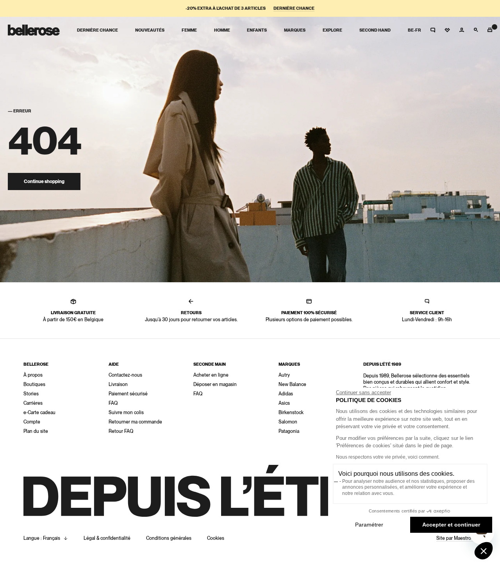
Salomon (288, 422)
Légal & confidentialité (107, 538)
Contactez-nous (125, 375)
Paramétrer (369, 524)
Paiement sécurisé (128, 393)
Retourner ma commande (135, 422)
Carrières (33, 403)
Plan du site (35, 431)
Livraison (118, 384)
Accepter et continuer (451, 524)
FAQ (113, 403)
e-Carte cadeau (39, 412)
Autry (284, 375)
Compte (31, 422)
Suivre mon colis (126, 412)
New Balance (292, 384)
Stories (31, 393)
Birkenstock (291, 412)
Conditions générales (168, 538)
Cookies (215, 538)
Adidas (286, 393)
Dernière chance (293, 8)
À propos (33, 375)
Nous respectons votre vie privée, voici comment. (387, 457)
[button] (483, 550)
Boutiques (34, 384)
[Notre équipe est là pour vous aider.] (432, 30)
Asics (284, 403)
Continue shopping (44, 181)
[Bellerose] (34, 30)
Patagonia (289, 431)
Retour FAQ (121, 431)
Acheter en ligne (211, 375)
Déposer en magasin (215, 384)
